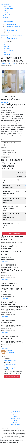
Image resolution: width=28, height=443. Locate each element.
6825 (17, 214)
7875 (17, 223)
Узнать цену (5, 157)
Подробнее (4, 261)
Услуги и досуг (7, 14)
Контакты (6, 17)
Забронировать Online (12, 376)
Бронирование (4, 4)
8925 (17, 199)
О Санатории (7, 6)
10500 (18, 185)
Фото (4, 16)
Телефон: (4, 147)
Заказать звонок (8, 21)
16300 (18, 180)
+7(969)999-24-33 (10, 24)
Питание (5, 12)
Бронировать (5, 102)
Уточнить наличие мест (14, 233)
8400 (17, 191)
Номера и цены (8, 8)
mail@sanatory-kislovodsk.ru (13, 26)
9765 (17, 206)
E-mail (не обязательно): (8, 152)
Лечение (5, 10)
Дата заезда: (5, 140)
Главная (3, 63)
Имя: (2, 145)
